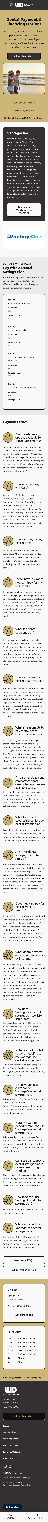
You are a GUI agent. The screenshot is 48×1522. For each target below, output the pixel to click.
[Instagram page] (10, 1466)
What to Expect (10, 1445)
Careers (16, 1485)
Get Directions (24, 1314)
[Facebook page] (5, 1466)
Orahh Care (25, 1485)
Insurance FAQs (24, 1260)
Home (6, 1426)
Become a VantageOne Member (24, 209)
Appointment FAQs (24, 1269)
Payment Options (11, 1452)
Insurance (8, 1458)
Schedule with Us (24, 56)
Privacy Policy (8, 1482)
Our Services (9, 1432)
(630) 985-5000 (27, 110)
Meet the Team (10, 1438)
